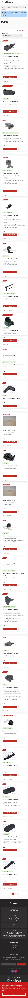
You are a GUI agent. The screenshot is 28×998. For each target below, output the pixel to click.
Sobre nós (14, 945)
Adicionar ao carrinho (9, 77)
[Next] (18, 894)
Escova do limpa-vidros (9, 430)
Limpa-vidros (22, 7)
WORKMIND (17, 977)
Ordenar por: (5, 33)
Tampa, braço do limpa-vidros (10, 101)
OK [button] (14, 994)
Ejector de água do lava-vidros (10, 56)
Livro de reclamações (14, 950)
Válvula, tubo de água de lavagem (11, 398)
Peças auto (8, 7)
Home (3, 7)
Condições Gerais (14, 948)
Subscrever (21, 964)
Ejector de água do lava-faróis (10, 765)
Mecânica (15, 7)
